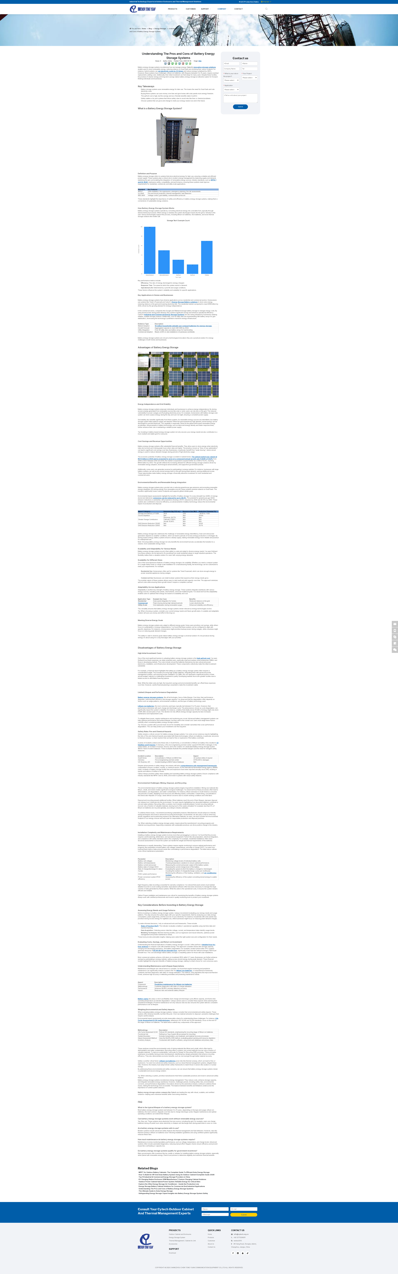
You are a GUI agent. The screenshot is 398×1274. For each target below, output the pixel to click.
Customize (211, 1241)
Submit (240, 107)
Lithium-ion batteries (146, 706)
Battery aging (143, 999)
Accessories (173, 1244)
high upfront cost (203, 658)
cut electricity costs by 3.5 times (170, 71)
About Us (211, 1244)
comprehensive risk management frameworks (199, 766)
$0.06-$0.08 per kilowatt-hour (165, 951)
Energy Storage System (177, 1237)
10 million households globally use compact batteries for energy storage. (183, 326)
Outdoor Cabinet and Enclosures (180, 1234)
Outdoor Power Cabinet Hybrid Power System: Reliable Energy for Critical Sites (169, 1182)
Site (199, 61)
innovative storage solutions (205, 67)
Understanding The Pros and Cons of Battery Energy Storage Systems (166, 1189)
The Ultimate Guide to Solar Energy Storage (156, 1191)
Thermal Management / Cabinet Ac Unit (182, 1241)
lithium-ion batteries (184, 971)
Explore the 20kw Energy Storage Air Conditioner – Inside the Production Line (169, 1184)
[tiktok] (247, 1253)
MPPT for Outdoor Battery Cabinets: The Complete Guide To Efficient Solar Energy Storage (174, 1172)
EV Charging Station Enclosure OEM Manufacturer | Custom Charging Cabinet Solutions (172, 1179)
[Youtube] (243, 1253)
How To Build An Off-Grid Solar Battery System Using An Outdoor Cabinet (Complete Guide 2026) (176, 1175)
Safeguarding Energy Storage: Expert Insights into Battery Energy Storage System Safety (173, 1193)
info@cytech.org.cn (241, 1234)
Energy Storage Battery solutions (185, 302)
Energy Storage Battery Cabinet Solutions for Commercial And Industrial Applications (172, 1186)
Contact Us (211, 1247)
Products (211, 1237)
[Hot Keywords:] (266, 9)
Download (172, 1253)
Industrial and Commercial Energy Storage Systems (164, 315)
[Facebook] (233, 1253)
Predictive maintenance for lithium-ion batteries (173, 984)
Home (210, 1234)
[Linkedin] (238, 1253)
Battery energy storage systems (150, 697)
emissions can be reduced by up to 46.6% (169, 498)
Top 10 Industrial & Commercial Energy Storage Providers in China (164, 1177)
